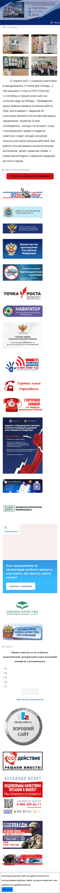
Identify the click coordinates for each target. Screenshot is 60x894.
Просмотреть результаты (30, 699)
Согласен (7, 889)
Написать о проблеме (20, 586)
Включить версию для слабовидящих (31, 176)
